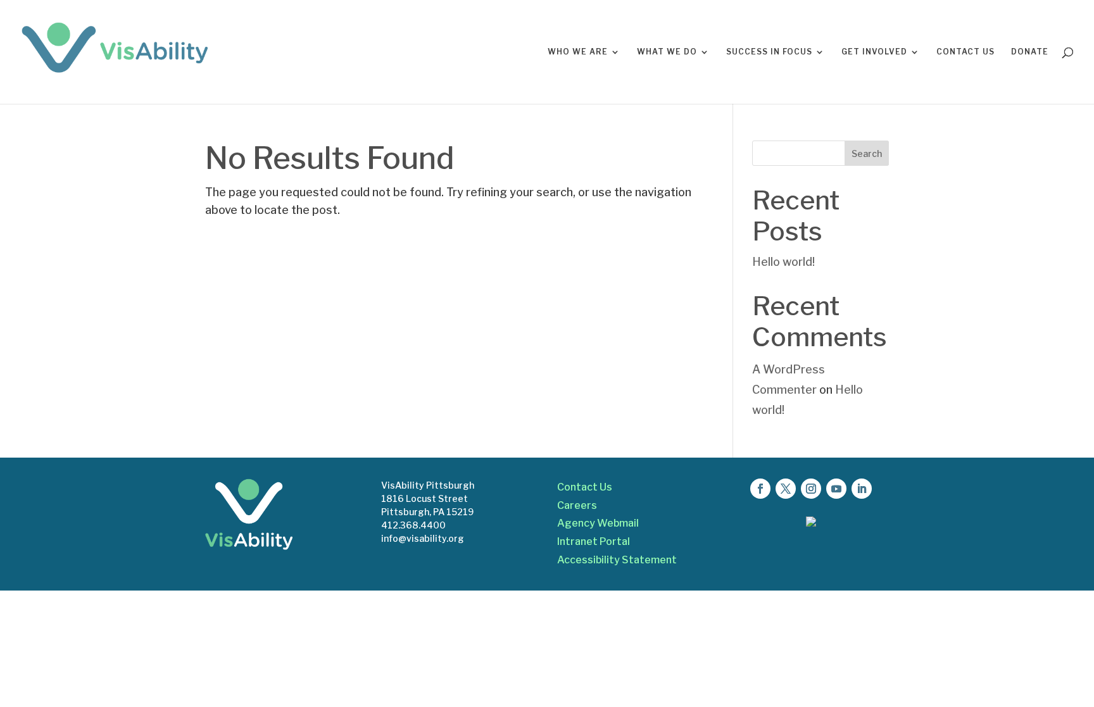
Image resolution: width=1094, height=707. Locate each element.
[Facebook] (760, 489)
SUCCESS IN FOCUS (769, 51)
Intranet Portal (593, 541)
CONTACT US (965, 51)
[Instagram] (811, 489)
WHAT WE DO (667, 51)
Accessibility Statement (617, 560)
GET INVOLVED (874, 51)
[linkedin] (862, 489)
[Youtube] (836, 489)
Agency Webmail (598, 523)
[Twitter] (786, 489)
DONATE (1029, 51)
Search (867, 153)
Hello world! (783, 261)
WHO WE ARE (578, 51)
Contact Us (584, 487)
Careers (577, 505)
